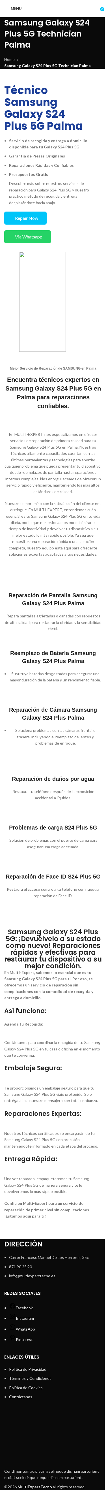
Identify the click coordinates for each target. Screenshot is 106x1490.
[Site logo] (52, 8)
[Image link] (53, 1437)
